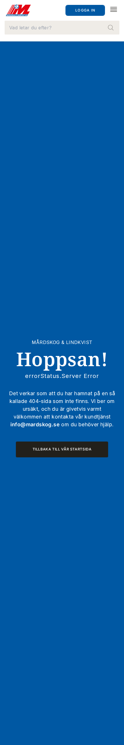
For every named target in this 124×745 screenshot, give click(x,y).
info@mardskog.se (35, 424)
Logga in (85, 10)
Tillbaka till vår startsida (62, 449)
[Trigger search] (111, 27)
